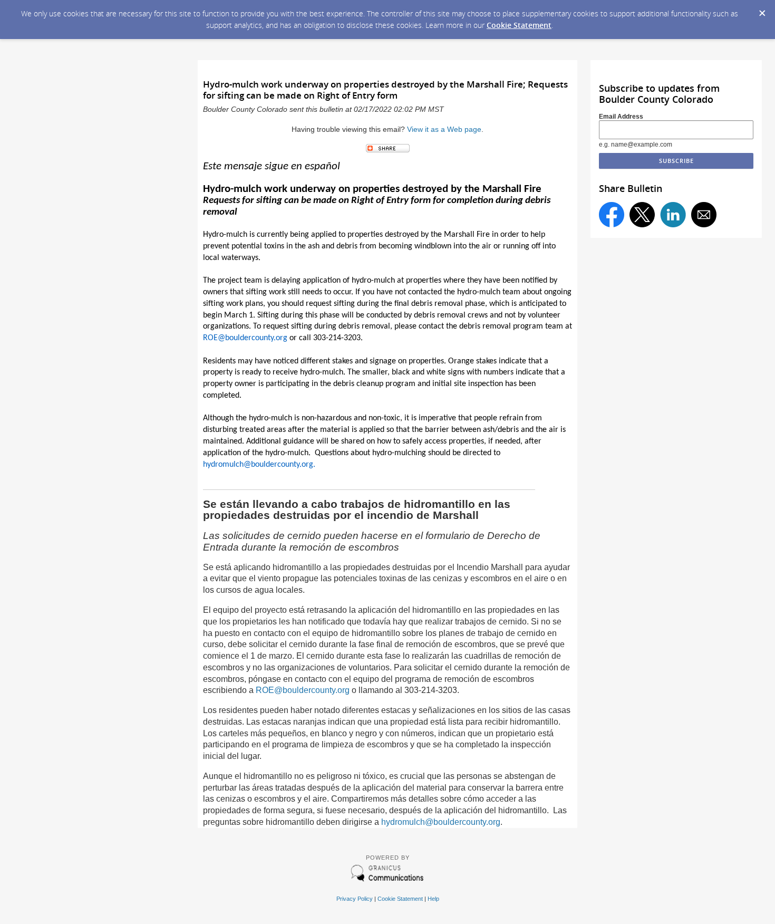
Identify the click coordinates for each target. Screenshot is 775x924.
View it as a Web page (444, 129)
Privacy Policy (354, 899)
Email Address (621, 116)
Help (433, 899)
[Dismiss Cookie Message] (762, 10)
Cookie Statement (519, 25)
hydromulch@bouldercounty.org (440, 821)
